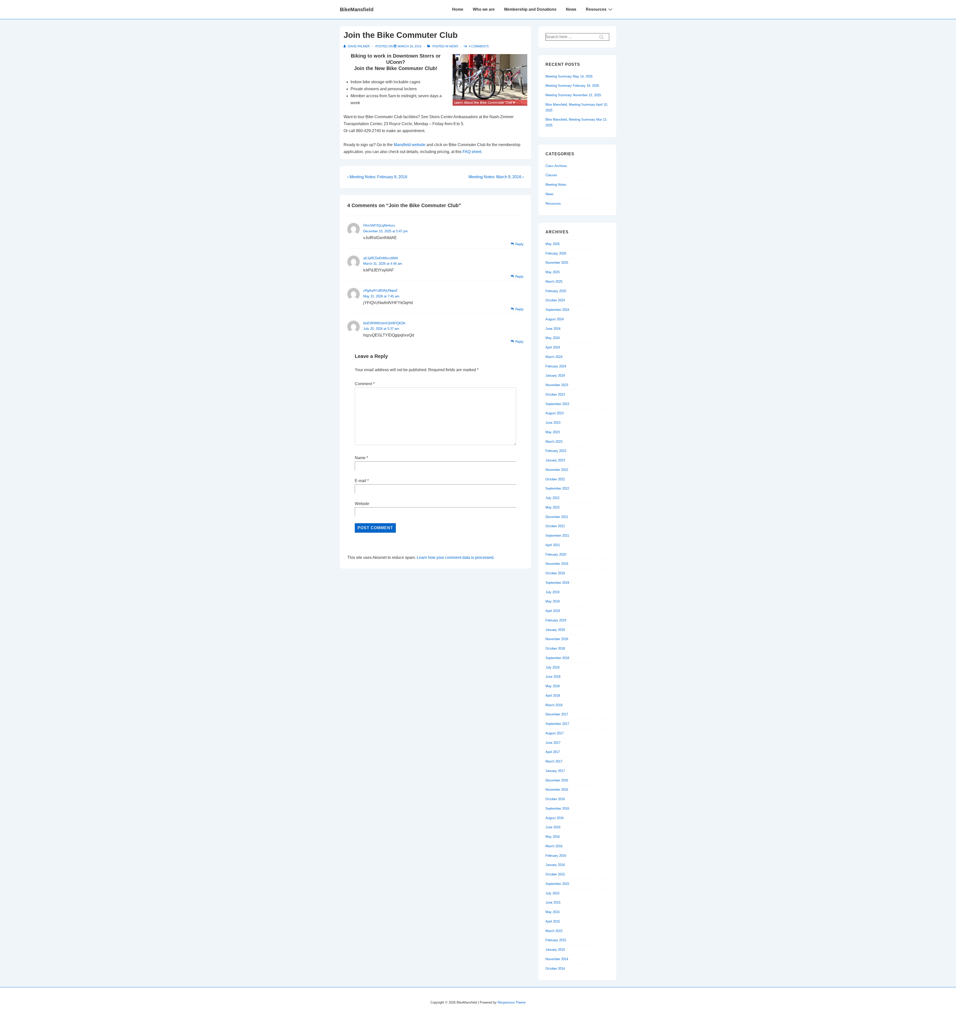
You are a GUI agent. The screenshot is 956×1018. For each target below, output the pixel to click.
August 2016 (554, 818)
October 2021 (555, 526)
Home (457, 9)
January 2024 (555, 375)
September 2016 (557, 808)
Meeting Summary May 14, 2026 (569, 76)
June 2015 (552, 902)
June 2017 (552, 743)
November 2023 (556, 385)
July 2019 (552, 592)
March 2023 (553, 441)
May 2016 (552, 837)
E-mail (360, 481)
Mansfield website (409, 145)
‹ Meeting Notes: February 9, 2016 (377, 177)
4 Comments (479, 46)
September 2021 (557, 535)
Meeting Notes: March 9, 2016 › (496, 177)
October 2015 (555, 874)
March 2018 (553, 705)
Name (360, 458)
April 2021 (552, 545)
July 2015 (552, 893)
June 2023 (552, 422)
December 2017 (556, 714)
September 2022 (557, 488)
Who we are (484, 9)
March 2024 (553, 357)
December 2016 (556, 780)
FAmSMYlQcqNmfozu (379, 225)
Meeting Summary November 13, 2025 (573, 95)
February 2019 (555, 620)
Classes (551, 175)
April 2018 (552, 695)
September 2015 (557, 884)
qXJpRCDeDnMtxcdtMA (380, 258)
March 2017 (553, 761)
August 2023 (554, 413)
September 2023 (557, 404)
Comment (364, 384)
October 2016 (555, 799)
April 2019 (552, 611)
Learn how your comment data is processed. (455, 557)
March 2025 (553, 281)
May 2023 (552, 432)
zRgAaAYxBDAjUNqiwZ (380, 290)
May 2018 (552, 686)
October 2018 (555, 648)
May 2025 (552, 272)
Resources (596, 9)
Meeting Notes (555, 184)
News (571, 9)
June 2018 (552, 677)
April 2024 (552, 347)
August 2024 (554, 319)
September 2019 (557, 583)
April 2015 (552, 921)
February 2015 (555, 940)
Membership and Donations (530, 9)
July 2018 (552, 667)
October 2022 (555, 479)
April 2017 (552, 752)
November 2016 (556, 789)
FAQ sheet (472, 152)
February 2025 (555, 291)
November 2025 (556, 262)
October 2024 (555, 300)
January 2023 (555, 460)
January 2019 (555, 630)
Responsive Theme (512, 1002)
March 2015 (553, 931)
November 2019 (556, 564)
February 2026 (555, 253)
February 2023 (555, 451)
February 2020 (555, 554)
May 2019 (552, 601)
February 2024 (555, 366)
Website (362, 504)
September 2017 (557, 724)
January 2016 (555, 865)
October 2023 (555, 394)
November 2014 (556, 959)
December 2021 (556, 517)
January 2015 (555, 949)
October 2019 (555, 573)
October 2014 (555, 968)
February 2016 (555, 855)
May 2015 (552, 912)
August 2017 (554, 733)
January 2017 (555, 771)
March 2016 (553, 846)
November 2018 (556, 639)
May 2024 (552, 338)
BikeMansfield (356, 9)
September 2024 (557, 310)
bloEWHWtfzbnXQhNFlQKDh (384, 323)
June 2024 (552, 329)
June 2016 (552, 827)
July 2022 (552, 498)
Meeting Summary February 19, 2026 (572, 85)
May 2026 (552, 244)
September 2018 (557, 658)
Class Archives (556, 166)
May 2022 (552, 507)
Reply (519, 244)
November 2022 (556, 470)
